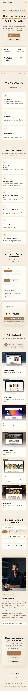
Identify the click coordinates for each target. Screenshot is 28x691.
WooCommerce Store (9, 290)
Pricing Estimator (18, 677)
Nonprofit (21, 347)
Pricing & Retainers (20, 531)
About (14, 680)
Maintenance (8, 296)
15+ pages (7, 283)
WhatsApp (19, 683)
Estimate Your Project (14, 39)
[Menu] (25, 2)
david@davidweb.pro (15, 653)
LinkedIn (8, 683)
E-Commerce (20, 344)
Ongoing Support (16, 274)
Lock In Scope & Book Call (13, 318)
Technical (11, 531)
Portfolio (10, 677)
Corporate (11, 344)
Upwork (13, 683)
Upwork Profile (14, 661)
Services (5, 677)
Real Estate (13, 347)
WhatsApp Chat (14, 657)
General (4, 531)
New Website (8, 271)
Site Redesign (16, 271)
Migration (7, 274)
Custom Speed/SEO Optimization (12, 293)
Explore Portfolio (13, 35)
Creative (6, 347)
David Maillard (7, 2)
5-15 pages (14, 280)
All (6, 344)
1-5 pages (7, 280)
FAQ (24, 677)
